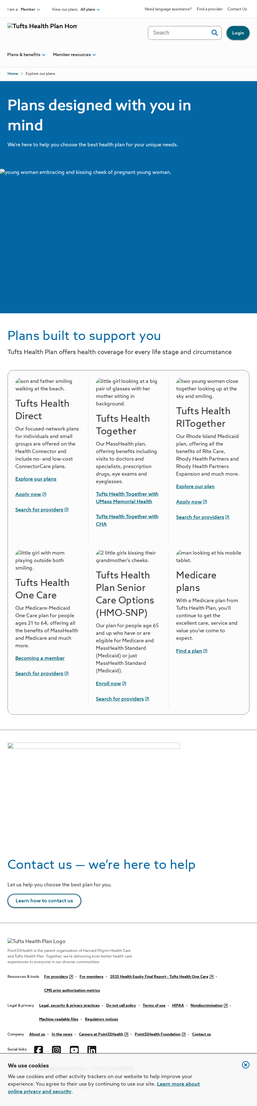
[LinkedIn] (92, 1049)
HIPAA (178, 1006)
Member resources (72, 55)
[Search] (214, 32)
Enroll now (108, 683)
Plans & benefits (23, 55)
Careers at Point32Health (101, 1034)
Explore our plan (195, 486)
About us (37, 1034)
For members (91, 977)
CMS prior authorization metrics (72, 991)
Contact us (201, 1034)
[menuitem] (23, 57)
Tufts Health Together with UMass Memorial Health (127, 498)
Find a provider (210, 9)
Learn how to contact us (44, 901)
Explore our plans (35, 479)
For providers (56, 977)
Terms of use (154, 1006)
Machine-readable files (58, 1019)
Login (238, 33)
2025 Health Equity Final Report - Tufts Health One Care (159, 977)
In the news (62, 1034)
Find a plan (189, 651)
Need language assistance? (168, 9)
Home (13, 74)
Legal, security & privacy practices (69, 1006)
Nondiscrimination (207, 1006)
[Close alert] (242, 1068)
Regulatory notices (101, 1019)
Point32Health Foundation (158, 1034)
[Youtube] (75, 1049)
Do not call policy (121, 1006)
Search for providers (39, 510)
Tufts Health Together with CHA (127, 520)
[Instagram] (57, 1049)
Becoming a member (40, 658)
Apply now (28, 494)
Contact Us (237, 9)
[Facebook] (39, 1049)
